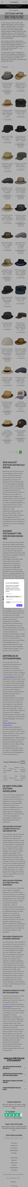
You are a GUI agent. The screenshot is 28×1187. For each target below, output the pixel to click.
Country (9, 593)
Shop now (19, 605)
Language (9, 599)
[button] (22, 581)
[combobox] (13, 596)
